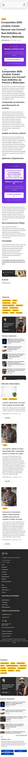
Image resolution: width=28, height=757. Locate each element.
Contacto (4, 592)
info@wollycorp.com (6, 614)
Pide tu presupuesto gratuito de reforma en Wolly (14, 174)
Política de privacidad (21, 735)
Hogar (3, 19)
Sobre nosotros (5, 590)
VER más (7, 418)
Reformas (5, 313)
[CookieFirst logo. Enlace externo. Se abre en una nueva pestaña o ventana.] (1, 737)
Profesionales (6, 300)
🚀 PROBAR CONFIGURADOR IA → (14, 59)
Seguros (5, 308)
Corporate (4, 572)
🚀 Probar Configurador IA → (14, 195)
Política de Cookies (6, 636)
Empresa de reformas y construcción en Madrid (14, 639)
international (6, 303)
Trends (14, 300)
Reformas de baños (16, 641)
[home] (3, 5)
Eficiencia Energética (6, 581)
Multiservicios (6, 310)
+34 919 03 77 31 (5, 617)
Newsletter (4, 587)
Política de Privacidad (6, 634)
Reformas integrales (5, 641)
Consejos (15, 310)
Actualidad (19, 313)
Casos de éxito (13, 308)
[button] (24, 5)
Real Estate (19, 305)
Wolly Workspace (5, 577)
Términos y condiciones (7, 631)
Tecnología (4, 574)
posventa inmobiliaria (8, 305)
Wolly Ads (4, 579)
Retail (14, 303)
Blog (3, 585)
